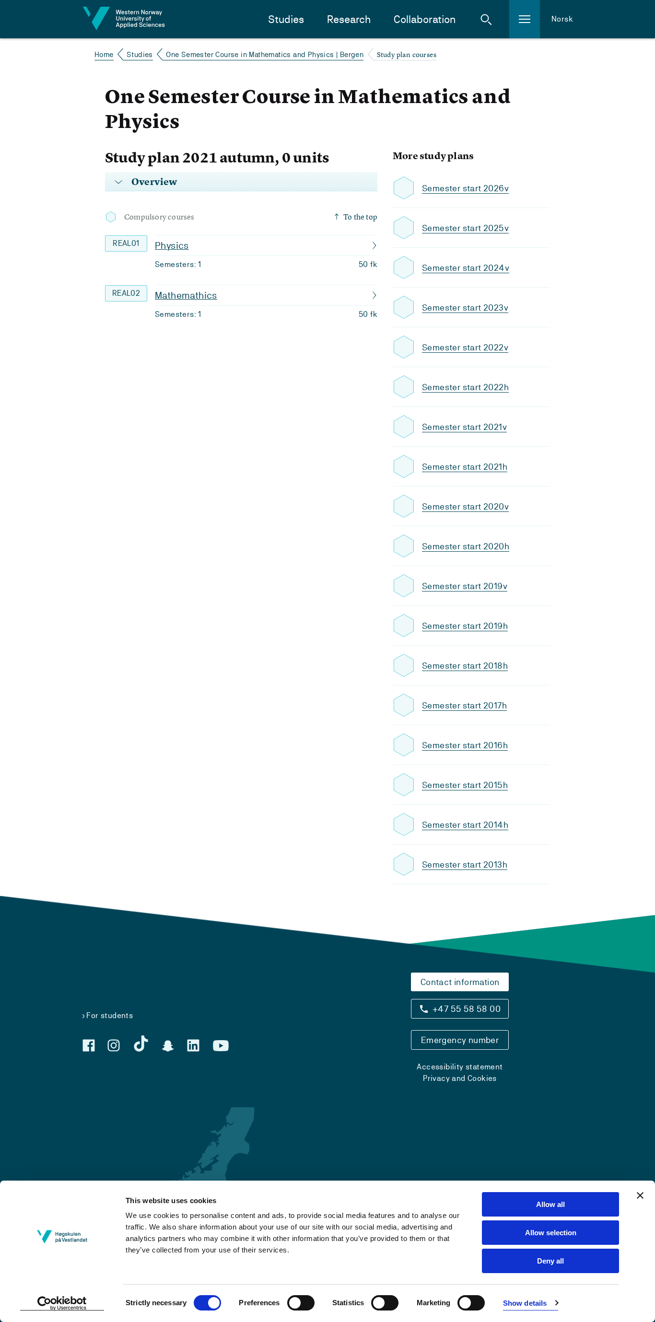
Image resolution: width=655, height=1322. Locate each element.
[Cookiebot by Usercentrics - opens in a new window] (62, 1303)
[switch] (301, 1302)
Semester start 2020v (465, 506)
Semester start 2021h (464, 467)
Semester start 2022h (465, 387)
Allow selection (550, 1233)
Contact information (460, 982)
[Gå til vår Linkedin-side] (193, 1045)
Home (104, 54)
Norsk (562, 18)
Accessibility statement (460, 1066)
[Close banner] (640, 1195)
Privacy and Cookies (460, 1078)
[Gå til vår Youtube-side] (220, 1046)
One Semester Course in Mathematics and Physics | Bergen (264, 54)
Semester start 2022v (465, 347)
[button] (486, 19)
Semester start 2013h (464, 864)
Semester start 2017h (464, 705)
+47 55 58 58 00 (467, 1009)
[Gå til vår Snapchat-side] (168, 1046)
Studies (286, 19)
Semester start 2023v (465, 307)
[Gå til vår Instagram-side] (113, 1045)
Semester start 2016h (465, 745)
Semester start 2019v (464, 586)
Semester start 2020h (465, 546)
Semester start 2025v (465, 228)
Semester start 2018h (465, 666)
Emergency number (460, 1040)
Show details (525, 1303)
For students (109, 1015)
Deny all (550, 1261)
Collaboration (425, 19)
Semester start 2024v (465, 268)
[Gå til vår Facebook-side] (88, 1045)
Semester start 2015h (465, 785)
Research (349, 19)
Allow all (550, 1204)
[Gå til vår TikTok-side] (141, 1043)
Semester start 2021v (464, 427)
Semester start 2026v (465, 188)
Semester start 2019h (465, 626)
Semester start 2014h (465, 825)
